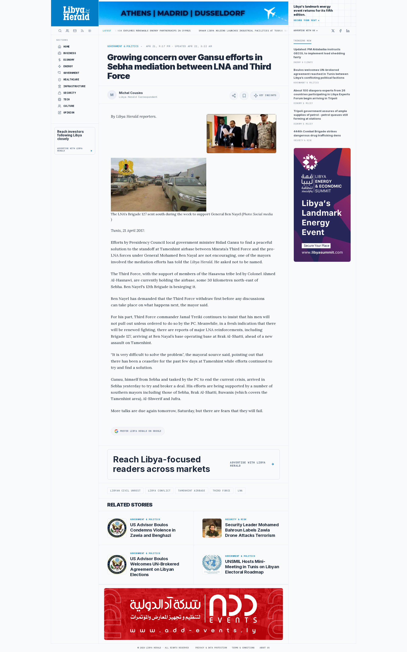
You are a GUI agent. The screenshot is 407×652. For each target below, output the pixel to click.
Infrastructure (74, 86)
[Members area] (67, 31)
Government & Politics (122, 46)
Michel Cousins (131, 93)
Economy (68, 59)
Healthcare (71, 79)
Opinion (68, 112)
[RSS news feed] (82, 31)
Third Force (221, 490)
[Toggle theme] (90, 31)
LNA (240, 490)
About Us (265, 647)
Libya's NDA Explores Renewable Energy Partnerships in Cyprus (114, 30)
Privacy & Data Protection (211, 647)
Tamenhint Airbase (191, 490)
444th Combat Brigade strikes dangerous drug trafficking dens (317, 133)
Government (71, 72)
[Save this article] (244, 95)
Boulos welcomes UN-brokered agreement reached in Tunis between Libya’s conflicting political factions (321, 73)
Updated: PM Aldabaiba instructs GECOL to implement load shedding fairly (319, 53)
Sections (62, 40)
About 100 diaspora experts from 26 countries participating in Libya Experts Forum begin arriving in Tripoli (322, 94)
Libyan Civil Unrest (125, 490)
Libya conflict (159, 490)
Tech (66, 99)
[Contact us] (75, 31)
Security (69, 92)
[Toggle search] (60, 31)
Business (69, 53)
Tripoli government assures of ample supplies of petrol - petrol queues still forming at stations (321, 114)
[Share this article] (234, 95)
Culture (68, 106)
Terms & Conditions (243, 647)
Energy (68, 66)
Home (66, 46)
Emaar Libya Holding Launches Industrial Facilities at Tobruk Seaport (212, 30)
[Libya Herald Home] (75, 13)
